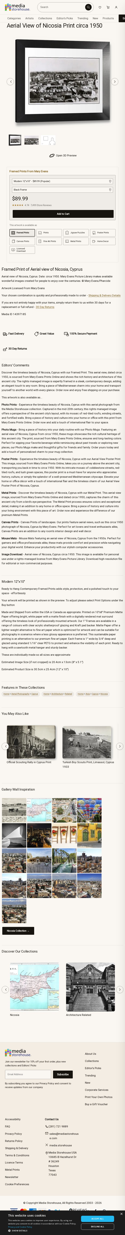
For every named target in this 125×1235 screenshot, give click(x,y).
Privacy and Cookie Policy (20, 1227)
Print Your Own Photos (98, 1097)
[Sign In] (116, 7)
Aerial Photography (20, 694)
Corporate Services (96, 1089)
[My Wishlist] (100, 7)
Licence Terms (14, 1162)
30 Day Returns (45, 307)
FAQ (7, 1126)
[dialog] (62, 1223)
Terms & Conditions (17, 1155)
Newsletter (11, 1177)
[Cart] (108, 7)
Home (6, 694)
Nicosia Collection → (18, 930)
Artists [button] (29, 18)
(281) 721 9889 (58, 1126)
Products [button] (108, 18)
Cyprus (34, 694)
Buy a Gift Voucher (96, 1104)
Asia (88, 694)
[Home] (20, 7)
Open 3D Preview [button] (66, 155)
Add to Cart (63, 213)
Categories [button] (14, 18)
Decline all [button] (97, 1226)
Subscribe (63, 1074)
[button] (43, 1231)
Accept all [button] (97, 1218)
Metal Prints (12, 1169)
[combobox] (61, 7)
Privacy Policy (13, 1133)
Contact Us (52, 1119)
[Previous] (10, 81)
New (95, 18)
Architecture (57, 694)
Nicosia (104, 694)
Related (68, 694)
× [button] (121, 1214)
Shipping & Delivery (16, 1148)
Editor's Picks (65, 18)
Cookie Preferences (17, 1184)
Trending (82, 18)
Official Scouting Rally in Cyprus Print (29, 762)
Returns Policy (13, 1141)
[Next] (114, 81)
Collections (45, 18)
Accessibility (13, 1119)
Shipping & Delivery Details (104, 295)
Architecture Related (78, 1015)
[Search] (88, 7)
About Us (90, 1053)
